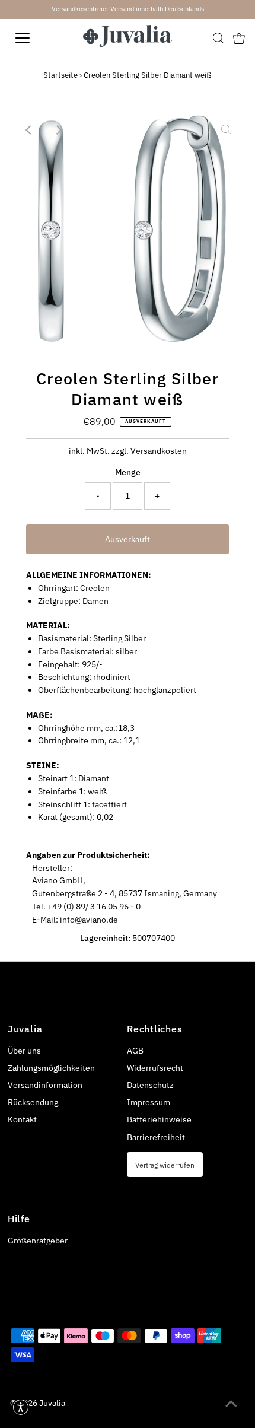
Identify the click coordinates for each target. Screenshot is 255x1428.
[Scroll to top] (231, 1404)
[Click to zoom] (226, 130)
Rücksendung (33, 1102)
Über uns (24, 1050)
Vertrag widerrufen (165, 1164)
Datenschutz (150, 1085)
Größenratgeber (38, 1240)
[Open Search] (218, 38)
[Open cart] (239, 38)
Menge (128, 472)
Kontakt (22, 1119)
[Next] (58, 130)
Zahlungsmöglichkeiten (51, 1068)
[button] (21, 1407)
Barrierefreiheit (156, 1137)
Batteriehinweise (159, 1119)
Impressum (148, 1102)
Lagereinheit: (105, 938)
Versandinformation (45, 1085)
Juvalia (52, 1403)
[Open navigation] (35, 38)
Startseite (60, 75)
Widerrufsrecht (155, 1068)
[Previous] (29, 130)
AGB (135, 1050)
